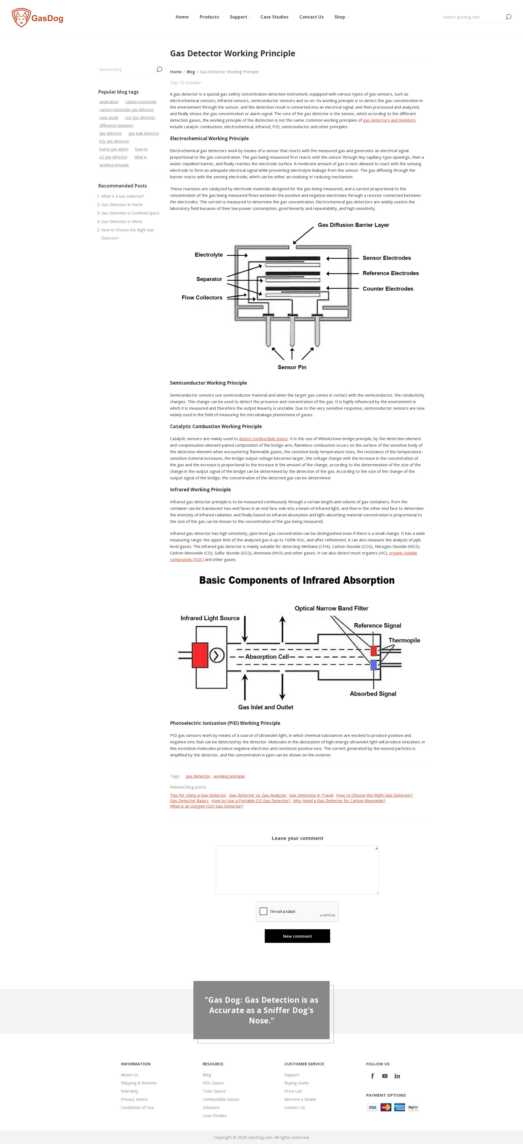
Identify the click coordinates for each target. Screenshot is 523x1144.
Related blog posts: (188, 787)
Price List (293, 1091)
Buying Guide (296, 1082)
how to (141, 149)
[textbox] (473, 16)
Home (176, 71)
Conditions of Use (137, 1107)
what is (140, 157)
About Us (129, 1074)
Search (508, 16)
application (108, 101)
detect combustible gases (263, 438)
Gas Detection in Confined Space (130, 213)
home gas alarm (113, 149)
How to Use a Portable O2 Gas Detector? (250, 800)
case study (108, 117)
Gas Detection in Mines (121, 221)
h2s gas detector (114, 141)
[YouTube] (384, 1076)
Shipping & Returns (139, 1082)
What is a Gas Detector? (122, 196)
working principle (114, 164)
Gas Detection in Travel (311, 795)
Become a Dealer (300, 1099)
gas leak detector (144, 133)
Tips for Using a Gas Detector (198, 795)
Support (291, 1074)
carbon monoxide (140, 101)
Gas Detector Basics (189, 800)
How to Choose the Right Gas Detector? (127, 234)
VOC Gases (213, 1082)
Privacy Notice (134, 1099)
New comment (297, 936)
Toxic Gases (214, 1091)
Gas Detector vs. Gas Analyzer (258, 795)
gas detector (110, 133)
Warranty (129, 1091)
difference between (116, 125)
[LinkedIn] (397, 1076)
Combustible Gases (221, 1099)
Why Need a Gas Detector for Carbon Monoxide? (339, 800)
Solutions (211, 1107)
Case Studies (215, 1115)
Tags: (175, 776)
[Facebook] (372, 1076)
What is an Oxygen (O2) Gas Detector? (206, 806)
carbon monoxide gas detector (126, 109)
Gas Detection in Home (122, 204)
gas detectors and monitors (389, 120)
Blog (207, 1074)
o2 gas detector (113, 157)
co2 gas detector (140, 117)
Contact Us (294, 1107)
